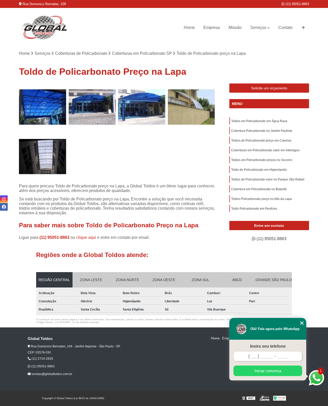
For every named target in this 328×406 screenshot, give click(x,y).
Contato (285, 27)
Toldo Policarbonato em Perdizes (254, 208)
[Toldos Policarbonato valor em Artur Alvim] (92, 107)
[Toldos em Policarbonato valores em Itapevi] (141, 107)
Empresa (211, 27)
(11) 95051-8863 (296, 4)
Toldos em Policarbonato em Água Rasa (259, 121)
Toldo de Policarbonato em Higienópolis (259, 170)
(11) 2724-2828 (42, 358)
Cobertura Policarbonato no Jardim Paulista (261, 131)
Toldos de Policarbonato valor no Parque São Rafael (267, 179)
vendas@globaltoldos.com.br (51, 374)
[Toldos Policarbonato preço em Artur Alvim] (191, 107)
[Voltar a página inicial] (44, 27)
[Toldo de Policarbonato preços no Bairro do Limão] (42, 156)
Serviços (258, 27)
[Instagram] (4, 199)
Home (189, 27)
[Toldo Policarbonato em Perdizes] (42, 107)
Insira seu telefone (268, 346)
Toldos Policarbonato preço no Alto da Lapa (261, 199)
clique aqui (86, 237)
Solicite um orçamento (269, 88)
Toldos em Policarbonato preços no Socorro (261, 160)
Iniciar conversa (267, 371)
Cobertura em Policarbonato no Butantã (258, 189)
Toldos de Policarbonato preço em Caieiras (261, 140)
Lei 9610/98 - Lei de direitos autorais (77, 322)
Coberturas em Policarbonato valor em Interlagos (265, 150)
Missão (235, 27)
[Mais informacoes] (303, 28)
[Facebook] (4, 207)
